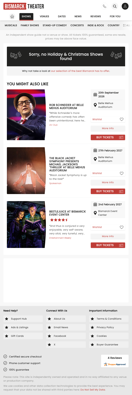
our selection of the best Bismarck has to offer (80, 71)
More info (108, 128)
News (78, 16)
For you (115, 16)
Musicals (11, 25)
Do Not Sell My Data (92, 389)
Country (113, 25)
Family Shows (30, 25)
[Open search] (114, 6)
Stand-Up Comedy (55, 25)
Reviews (96, 16)
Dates (62, 16)
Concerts (77, 25)
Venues (44, 16)
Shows (26, 16)
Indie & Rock (96, 25)
